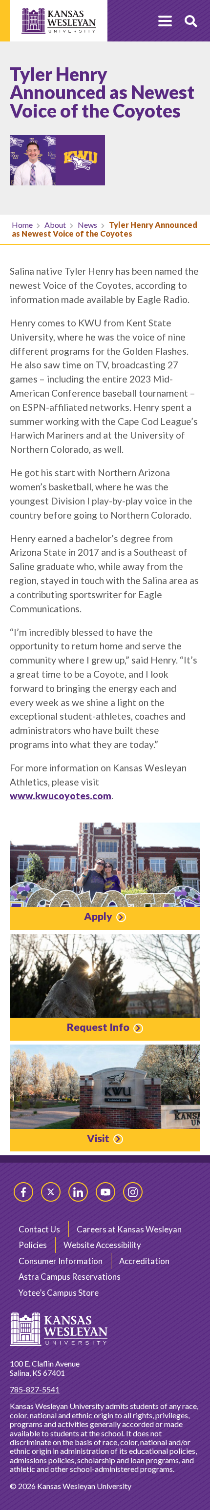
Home (22, 224)
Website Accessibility (102, 1245)
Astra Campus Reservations (70, 1276)
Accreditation (144, 1261)
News (87, 224)
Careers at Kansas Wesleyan (129, 1229)
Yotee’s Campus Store (59, 1293)
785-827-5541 (35, 1389)
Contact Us (39, 1229)
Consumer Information (61, 1261)
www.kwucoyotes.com (60, 795)
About (55, 224)
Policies (33, 1245)
